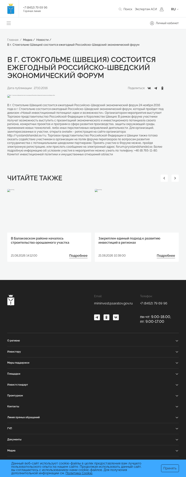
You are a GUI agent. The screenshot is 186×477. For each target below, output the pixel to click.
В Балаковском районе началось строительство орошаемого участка (40, 240)
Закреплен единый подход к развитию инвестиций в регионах (129, 240)
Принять (170, 468)
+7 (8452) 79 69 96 (35, 7)
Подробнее (78, 255)
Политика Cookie (79, 473)
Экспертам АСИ (146, 9)
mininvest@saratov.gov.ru (113, 303)
